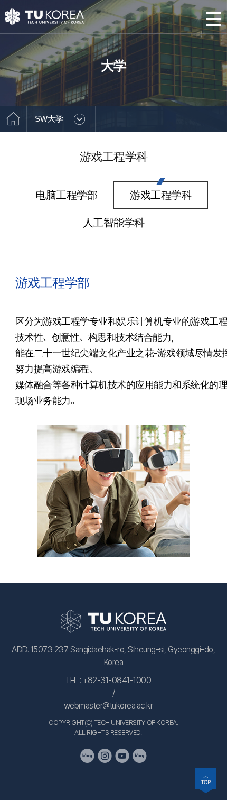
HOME (13, 119)
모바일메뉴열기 (214, 19)
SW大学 (49, 118)
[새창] (87, 756)
